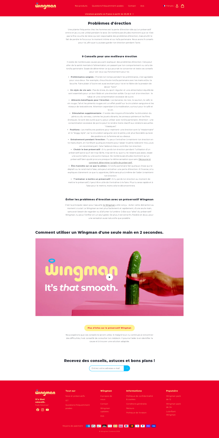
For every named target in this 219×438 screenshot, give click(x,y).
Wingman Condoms (108, 431)
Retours (130, 408)
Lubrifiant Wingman (171, 413)
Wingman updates (105, 410)
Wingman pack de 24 (173, 405)
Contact (104, 404)
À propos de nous (106, 397)
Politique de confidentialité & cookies (139, 397)
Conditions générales (136, 404)
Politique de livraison (136, 413)
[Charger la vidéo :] (109, 277)
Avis (102, 416)
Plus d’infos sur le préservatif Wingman (109, 328)
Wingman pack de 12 (173, 397)
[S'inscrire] (127, 368)
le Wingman (109, 205)
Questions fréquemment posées (77, 406)
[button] (182, 6)
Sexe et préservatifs (75, 396)
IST (67, 400)
